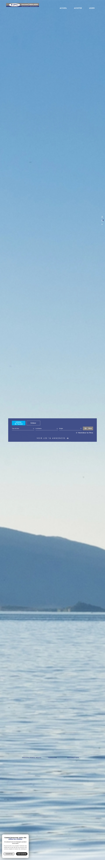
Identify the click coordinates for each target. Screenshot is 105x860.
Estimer (33, 423)
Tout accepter (21, 854)
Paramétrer (9, 854)
